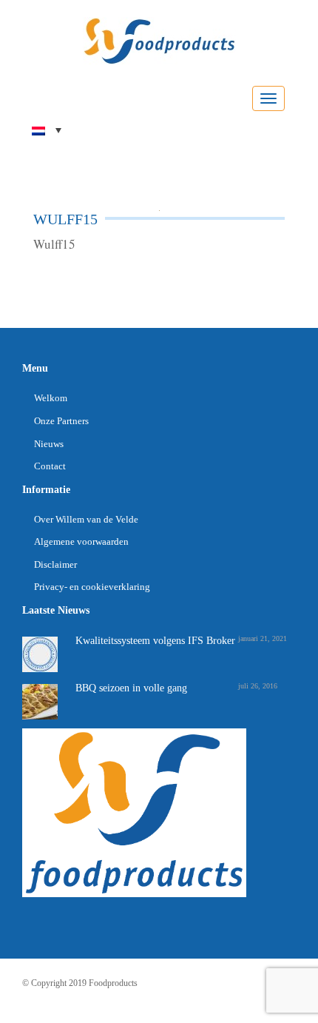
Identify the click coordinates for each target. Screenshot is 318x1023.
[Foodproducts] (159, 40)
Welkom (50, 397)
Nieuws (49, 443)
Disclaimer (55, 564)
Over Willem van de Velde (86, 519)
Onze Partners (61, 420)
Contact (50, 466)
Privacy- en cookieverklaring (92, 586)
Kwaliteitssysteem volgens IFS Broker (155, 640)
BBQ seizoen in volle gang (131, 688)
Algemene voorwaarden (81, 541)
